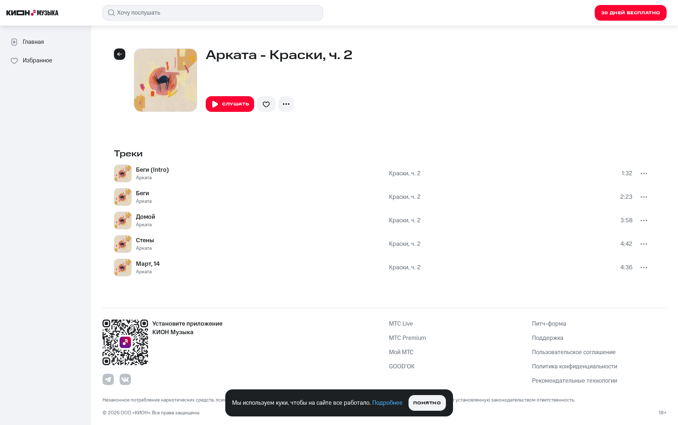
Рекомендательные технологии (574, 381)
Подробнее (387, 403)
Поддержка (547, 338)
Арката (144, 177)
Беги (142, 193)
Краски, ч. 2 (405, 173)
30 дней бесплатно (630, 13)
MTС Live (401, 324)
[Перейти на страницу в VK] (125, 379)
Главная (33, 42)
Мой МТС (401, 352)
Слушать (235, 104)
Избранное (37, 60)
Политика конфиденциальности (574, 366)
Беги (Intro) (152, 170)
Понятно (427, 403)
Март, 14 (148, 264)
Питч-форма (549, 324)
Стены (145, 240)
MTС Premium (407, 338)
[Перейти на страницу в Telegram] (108, 379)
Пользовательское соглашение (574, 352)
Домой (145, 217)
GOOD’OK (402, 366)
